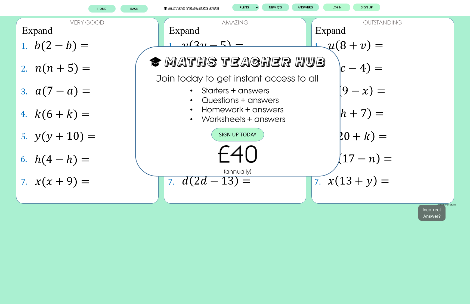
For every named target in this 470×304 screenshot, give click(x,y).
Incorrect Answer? (432, 213)
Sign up (367, 7)
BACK (134, 9)
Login (336, 7)
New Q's (275, 7)
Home (102, 9)
